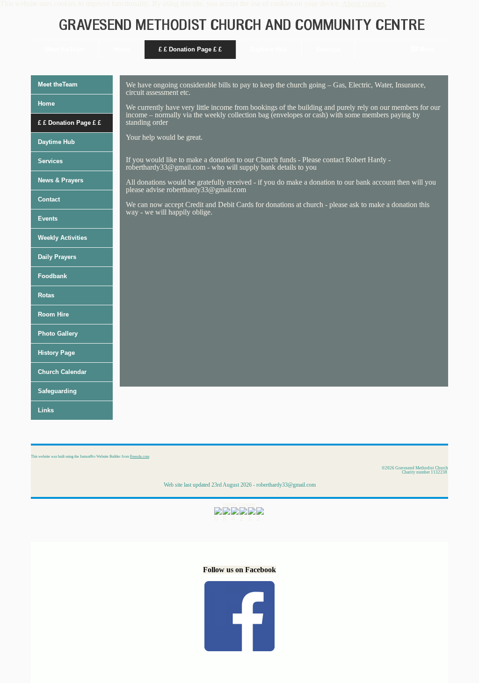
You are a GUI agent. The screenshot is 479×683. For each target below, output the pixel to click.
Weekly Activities (62, 237)
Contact (49, 199)
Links (46, 410)
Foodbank (52, 276)
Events (48, 218)
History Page (56, 352)
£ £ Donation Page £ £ (190, 49)
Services (328, 49)
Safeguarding (57, 391)
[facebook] (239, 649)
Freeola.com (139, 456)
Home (121, 49)
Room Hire (53, 314)
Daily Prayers (57, 256)
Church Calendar (62, 371)
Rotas (46, 295)
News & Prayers (60, 180)
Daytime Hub (268, 49)
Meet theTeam (65, 49)
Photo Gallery (58, 333)
